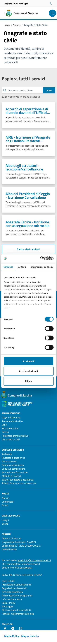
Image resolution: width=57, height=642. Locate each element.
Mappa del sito (30, 636)
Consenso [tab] (8, 266)
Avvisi (5, 505)
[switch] (49, 328)
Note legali (7, 606)
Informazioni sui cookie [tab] (42, 266)
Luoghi (5, 520)
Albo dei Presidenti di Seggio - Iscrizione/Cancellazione (28, 195)
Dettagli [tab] (22, 266)
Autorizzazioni (9, 461)
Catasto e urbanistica (13, 465)
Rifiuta (28, 381)
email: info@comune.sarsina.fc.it (34, 560)
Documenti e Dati (11, 439)
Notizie (5, 498)
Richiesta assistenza (12, 592)
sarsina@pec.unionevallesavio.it (23, 564)
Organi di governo (11, 417)
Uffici (4, 425)
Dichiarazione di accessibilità (16, 610)
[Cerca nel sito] (52, 13)
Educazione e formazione (15, 472)
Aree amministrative (12, 421)
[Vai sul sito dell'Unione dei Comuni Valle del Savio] (17, 404)
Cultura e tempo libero (13, 468)
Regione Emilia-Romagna (16, 3)
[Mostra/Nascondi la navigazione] (3, 13)
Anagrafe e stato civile (13, 458)
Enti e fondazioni (10, 428)
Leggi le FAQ (8, 581)
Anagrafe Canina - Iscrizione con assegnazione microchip (27, 223)
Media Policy (11, 636)
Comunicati (8, 501)
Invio (49, 90)
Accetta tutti (28, 361)
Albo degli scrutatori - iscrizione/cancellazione (24, 167)
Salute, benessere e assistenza (17, 479)
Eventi (5, 523)
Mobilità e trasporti (12, 476)
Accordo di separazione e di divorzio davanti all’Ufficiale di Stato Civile (27, 110)
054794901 (26, 567)
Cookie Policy (8, 603)
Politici (5, 432)
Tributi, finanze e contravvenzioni (19, 483)
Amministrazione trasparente (17, 595)
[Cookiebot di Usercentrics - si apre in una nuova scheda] (41, 258)
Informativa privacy (12, 599)
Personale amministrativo (15, 436)
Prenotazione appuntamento (16, 584)
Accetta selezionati (28, 371)
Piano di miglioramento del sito (18, 614)
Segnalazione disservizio (14, 588)
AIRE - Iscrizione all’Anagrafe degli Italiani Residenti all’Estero (28, 139)
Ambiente (7, 454)
